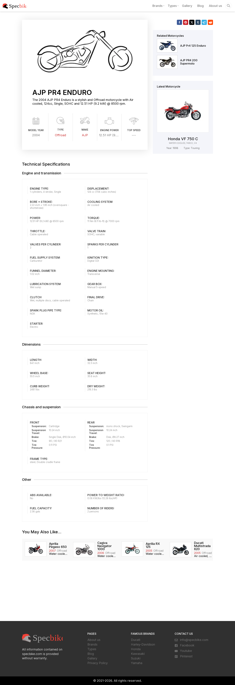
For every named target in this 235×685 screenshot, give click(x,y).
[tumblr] (198, 22)
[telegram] (204, 22)
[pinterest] (185, 22)
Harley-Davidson (143, 644)
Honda (136, 649)
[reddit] (210, 22)
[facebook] (179, 22)
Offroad (60, 135)
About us (215, 6)
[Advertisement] (117, 593)
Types (172, 6)
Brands (157, 6)
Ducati (135, 640)
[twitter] (191, 22)
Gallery (187, 6)
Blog (200, 6)
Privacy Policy (97, 663)
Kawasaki (138, 653)
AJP (85, 135)
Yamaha (136, 663)
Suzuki (135, 658)
